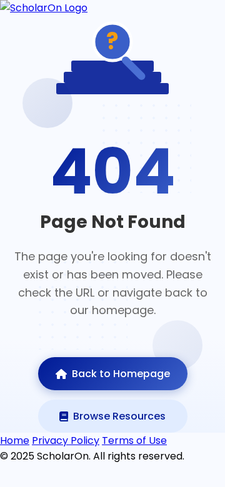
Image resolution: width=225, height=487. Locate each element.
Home (14, 440)
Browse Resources (119, 416)
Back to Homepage (121, 373)
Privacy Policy (65, 440)
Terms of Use (134, 440)
